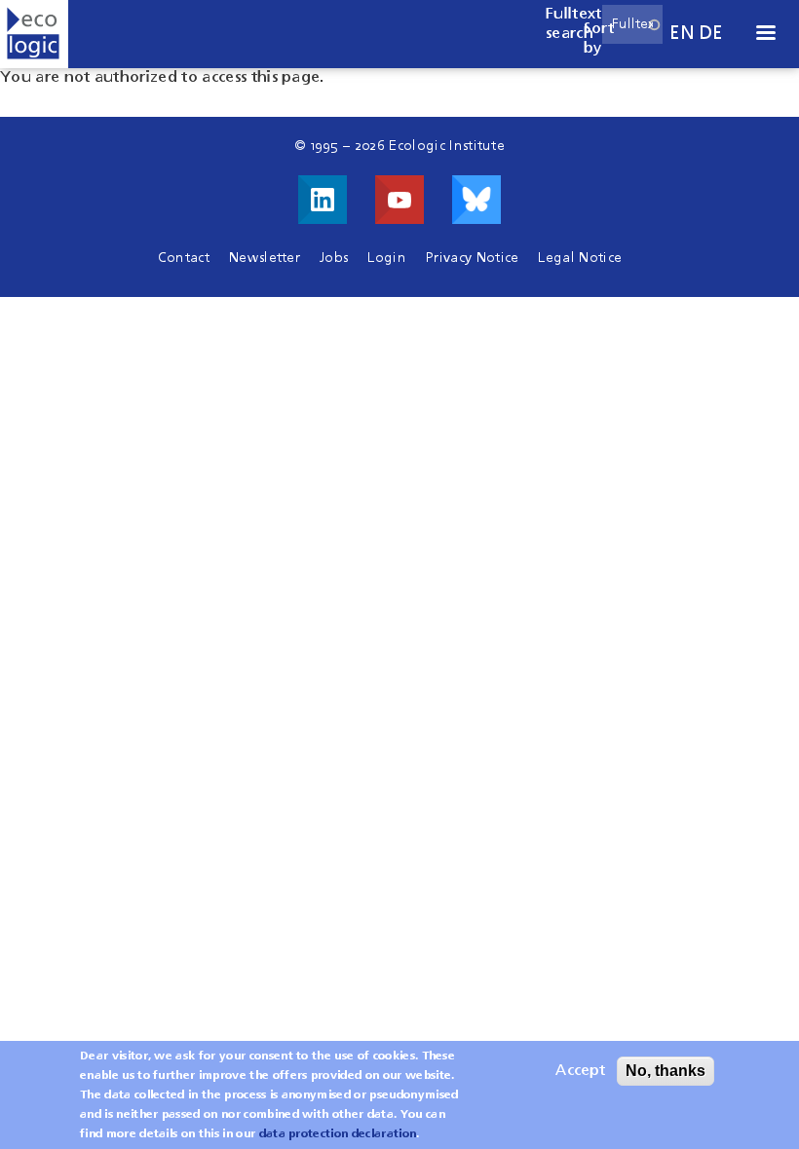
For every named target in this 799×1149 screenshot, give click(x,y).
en (682, 33)
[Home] (34, 34)
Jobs (334, 258)
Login (386, 258)
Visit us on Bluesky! (476, 199)
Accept (580, 1071)
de (711, 33)
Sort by (599, 38)
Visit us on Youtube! (399, 199)
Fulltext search (574, 24)
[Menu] (764, 35)
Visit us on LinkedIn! (322, 199)
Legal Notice (580, 258)
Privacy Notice (472, 258)
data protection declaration (338, 1134)
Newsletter (264, 258)
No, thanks (665, 1070)
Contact (183, 258)
